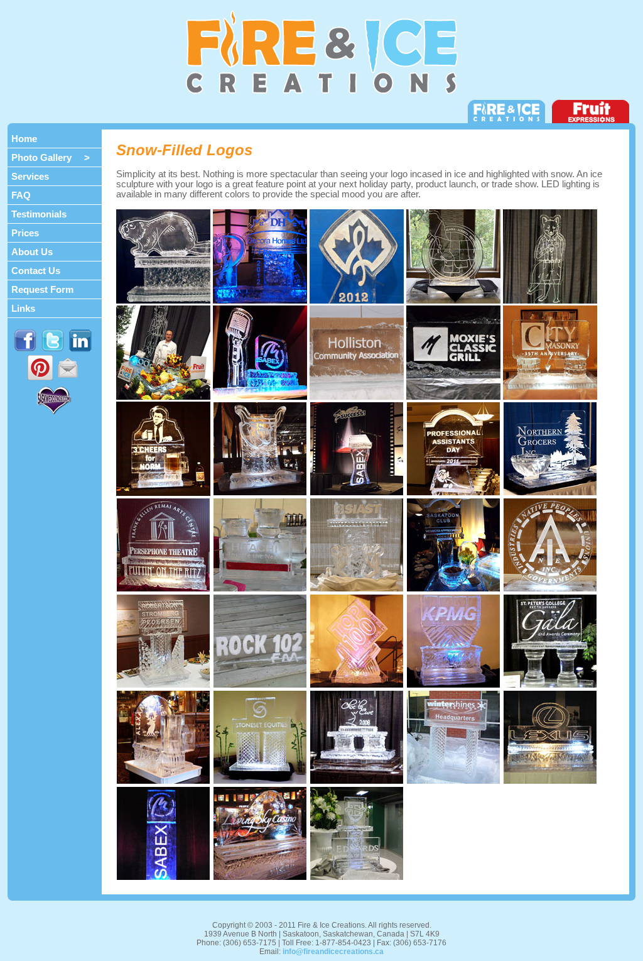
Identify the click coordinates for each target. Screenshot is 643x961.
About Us (32, 251)
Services (30, 176)
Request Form (42, 289)
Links (23, 308)
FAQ (21, 195)
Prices (25, 233)
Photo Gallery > (50, 157)
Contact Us (35, 270)
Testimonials (39, 214)
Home (24, 138)
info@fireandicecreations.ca (333, 951)
